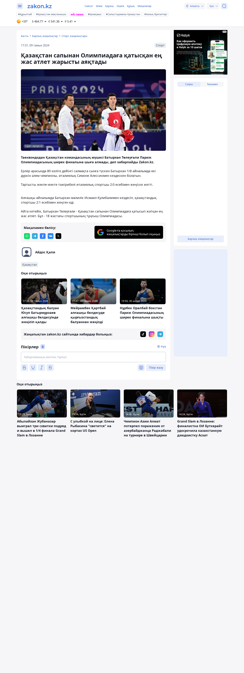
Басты (24, 36)
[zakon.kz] (39, 6)
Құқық (131, 6)
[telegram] (35, 236)
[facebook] (42, 236)
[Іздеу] (224, 6)
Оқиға (120, 6)
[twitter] (58, 236)
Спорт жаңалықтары (74, 36)
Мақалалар (144, 6)
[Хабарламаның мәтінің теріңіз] (93, 357)
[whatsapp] (27, 236)
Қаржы (109, 6)
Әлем (99, 6)
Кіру (163, 346)
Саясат (89, 6)
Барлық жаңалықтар (45, 36)
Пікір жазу (156, 368)
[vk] (50, 236)
